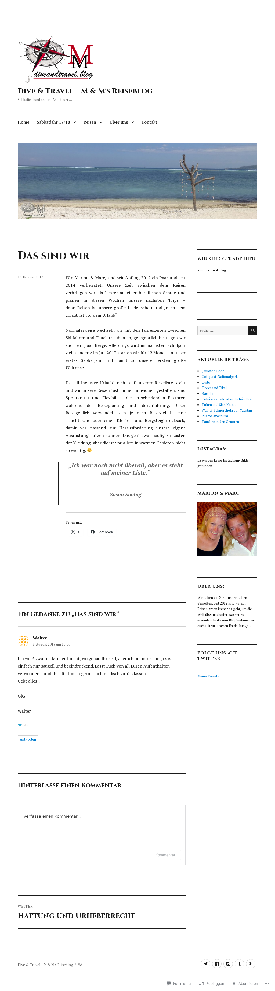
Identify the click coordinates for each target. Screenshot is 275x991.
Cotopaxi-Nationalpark (220, 376)
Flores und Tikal (214, 387)
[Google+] (250, 963)
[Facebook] (217, 963)
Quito (206, 382)
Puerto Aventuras (215, 416)
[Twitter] (205, 963)
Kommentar (165, 855)
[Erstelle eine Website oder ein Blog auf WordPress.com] (80, 964)
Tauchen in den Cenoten (220, 421)
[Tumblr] (239, 963)
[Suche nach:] (222, 330)
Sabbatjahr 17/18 (53, 122)
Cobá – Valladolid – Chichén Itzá (227, 399)
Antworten (28, 739)
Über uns (119, 122)
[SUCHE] (252, 330)
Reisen (90, 122)
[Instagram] (228, 963)
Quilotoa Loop (213, 371)
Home (23, 122)
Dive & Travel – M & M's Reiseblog (85, 91)
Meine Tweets (208, 676)
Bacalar (208, 393)
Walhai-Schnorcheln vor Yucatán (227, 410)
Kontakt (149, 122)
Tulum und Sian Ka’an (219, 404)
